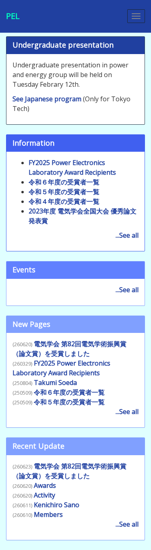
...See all (127, 235)
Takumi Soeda (55, 382)
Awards (45, 485)
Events (23, 269)
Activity (44, 495)
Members (48, 514)
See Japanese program (46, 98)
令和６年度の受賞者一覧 (64, 182)
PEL (13, 15)
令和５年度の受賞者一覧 (64, 191)
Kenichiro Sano (56, 504)
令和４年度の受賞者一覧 (64, 201)
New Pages (31, 324)
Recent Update (38, 446)
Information (33, 143)
